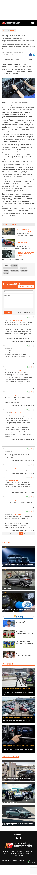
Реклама (19, 851)
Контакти (6, 851)
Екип (13, 851)
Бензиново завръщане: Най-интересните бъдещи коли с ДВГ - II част (17, 823)
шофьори (23, 268)
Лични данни (18, 855)
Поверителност (9, 853)
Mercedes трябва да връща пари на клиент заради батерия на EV (18, 587)
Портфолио (28, 851)
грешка (6, 270)
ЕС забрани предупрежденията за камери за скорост (16, 689)
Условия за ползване (24, 853)
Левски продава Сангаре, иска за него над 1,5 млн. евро (25, 642)
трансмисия (14, 270)
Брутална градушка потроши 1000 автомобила (17, 717)
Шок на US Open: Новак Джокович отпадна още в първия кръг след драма (24, 653)
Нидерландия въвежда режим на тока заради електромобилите (16, 779)
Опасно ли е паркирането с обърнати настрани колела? (25, 253)
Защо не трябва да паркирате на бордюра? (24, 230)
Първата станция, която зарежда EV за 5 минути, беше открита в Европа (17, 801)
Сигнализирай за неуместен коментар (22, 341)
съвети (6, 273)
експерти (24, 270)
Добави (7, 312)
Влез (19, 313)
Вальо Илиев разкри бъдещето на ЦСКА (22, 621)
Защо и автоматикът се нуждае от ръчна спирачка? (24, 242)
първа (5, 534)
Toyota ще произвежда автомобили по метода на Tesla (17, 565)
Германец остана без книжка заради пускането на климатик (18, 746)
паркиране (14, 265)
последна (31, 534)
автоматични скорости (10, 268)
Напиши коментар (26, 286)
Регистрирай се (28, 313)
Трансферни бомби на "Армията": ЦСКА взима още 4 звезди (25, 633)
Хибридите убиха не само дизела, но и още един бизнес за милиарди (17, 610)
